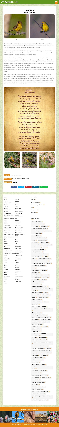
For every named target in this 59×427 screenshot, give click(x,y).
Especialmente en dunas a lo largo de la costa (42, 263)
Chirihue (6, 208)
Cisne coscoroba (18, 213)
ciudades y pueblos (47, 244)
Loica (16, 243)
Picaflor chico (7, 258)
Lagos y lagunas (46, 295)
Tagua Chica (6, 271)
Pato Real (17, 253)
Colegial (5, 217)
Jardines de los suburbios (38, 281)
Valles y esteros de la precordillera (39, 370)
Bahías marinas (45, 226)
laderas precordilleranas (37, 292)
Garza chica (6, 223)
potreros (45, 339)
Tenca (5, 272)
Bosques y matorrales (37, 233)
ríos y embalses (48, 353)
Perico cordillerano (18, 255)
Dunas (46, 256)
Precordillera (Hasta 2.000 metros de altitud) (41, 350)
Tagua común (17, 271)
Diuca (16, 218)
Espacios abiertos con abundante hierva (40, 261)
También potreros (36, 362)
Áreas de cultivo (36, 384)
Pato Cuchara (17, 250)
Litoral (46, 301)
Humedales (46, 277)
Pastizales (34, 337)
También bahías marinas (37, 359)
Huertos (47, 274)
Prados (49, 348)
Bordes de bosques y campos (38, 231)
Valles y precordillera (37, 373)
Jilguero (16, 241)
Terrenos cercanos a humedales (39, 364)
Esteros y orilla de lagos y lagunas (39, 270)
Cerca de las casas (45, 242)
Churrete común (7, 213)
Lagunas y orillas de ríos (37, 301)
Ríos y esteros (35, 355)
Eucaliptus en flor (36, 272)
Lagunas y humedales (37, 299)
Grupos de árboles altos (37, 274)
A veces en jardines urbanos (38, 224)
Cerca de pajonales (36, 244)
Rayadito (17, 267)
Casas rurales (35, 242)
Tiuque (5, 274)
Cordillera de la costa (37, 247)
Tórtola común (7, 276)
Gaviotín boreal (7, 230)
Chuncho (6, 211)
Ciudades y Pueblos (35, 202)
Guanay (5, 239)
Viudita (5, 279)
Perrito (5, 257)
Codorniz (17, 215)
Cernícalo (17, 204)
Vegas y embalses (36, 377)
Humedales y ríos (36, 279)
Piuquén (16, 264)
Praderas (14, 178)
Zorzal (5, 283)
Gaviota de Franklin (8, 227)
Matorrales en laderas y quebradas (39, 306)
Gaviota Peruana (18, 229)
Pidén (16, 260)
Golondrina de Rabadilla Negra (9, 238)
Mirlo (16, 245)
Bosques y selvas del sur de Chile (39, 237)
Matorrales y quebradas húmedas (39, 315)
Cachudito (6, 204)
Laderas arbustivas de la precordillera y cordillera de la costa (42, 289)
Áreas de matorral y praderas (38, 393)
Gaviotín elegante (18, 230)
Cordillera (33, 199)
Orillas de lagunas (36, 322)
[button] (6, 417)
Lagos (46, 292)
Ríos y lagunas (34, 210)
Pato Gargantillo (7, 251)
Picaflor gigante (18, 258)
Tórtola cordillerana (19, 276)
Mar (32, 207)
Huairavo (17, 239)
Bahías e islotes (36, 226)
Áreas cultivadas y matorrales (38, 382)
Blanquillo (17, 203)
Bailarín (5, 201)
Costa (45, 247)
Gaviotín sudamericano (8, 234)
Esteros (34, 268)
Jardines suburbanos (21, 178)
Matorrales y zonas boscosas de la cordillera (41, 317)
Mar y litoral (33, 212)
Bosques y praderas (36, 235)
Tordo (16, 274)
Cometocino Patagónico (9, 218)
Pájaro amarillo (18, 246)
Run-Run (6, 269)
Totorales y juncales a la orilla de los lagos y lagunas (41, 367)
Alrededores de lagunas (37, 221)
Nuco (5, 246)
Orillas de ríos (45, 322)
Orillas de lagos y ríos (46, 319)
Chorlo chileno (18, 208)
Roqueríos (34, 353)
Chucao (16, 210)
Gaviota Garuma (7, 229)
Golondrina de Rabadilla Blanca (19, 235)
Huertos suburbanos (36, 277)
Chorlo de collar (7, 210)
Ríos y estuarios (44, 355)
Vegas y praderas (46, 377)
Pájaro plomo (7, 248)
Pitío (5, 264)
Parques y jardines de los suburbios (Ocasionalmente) (39, 334)
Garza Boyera (17, 222)
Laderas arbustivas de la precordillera (40, 286)
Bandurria (17, 201)
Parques (46, 326)
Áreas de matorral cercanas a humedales (41, 391)
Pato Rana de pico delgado (9, 253)
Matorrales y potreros (37, 312)
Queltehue (17, 265)
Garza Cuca (17, 223)
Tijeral (16, 272)
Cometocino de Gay (19, 217)
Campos (27, 178)
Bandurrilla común (8, 203)
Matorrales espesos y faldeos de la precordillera (41, 309)
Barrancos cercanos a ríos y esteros (40, 228)
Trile (16, 278)
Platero (5, 265)
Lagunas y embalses (43, 297)
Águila (5, 199)
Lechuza (6, 243)
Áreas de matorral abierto (37, 389)
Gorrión (16, 237)
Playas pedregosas (36, 339)
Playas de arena (43, 337)
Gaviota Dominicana (19, 227)
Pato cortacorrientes (8, 250)
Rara (5, 267)
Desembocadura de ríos (37, 256)
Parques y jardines (36, 331)
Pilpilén (5, 262)
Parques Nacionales (36, 329)
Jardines (44, 279)
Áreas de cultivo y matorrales (38, 386)
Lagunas (34, 297)
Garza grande (7, 225)
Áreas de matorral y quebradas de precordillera (41, 397)
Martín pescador (7, 245)
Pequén (5, 255)
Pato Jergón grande (19, 251)
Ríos (40, 353)
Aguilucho (17, 199)
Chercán (6, 206)
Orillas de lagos (36, 319)
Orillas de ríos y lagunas (37, 324)
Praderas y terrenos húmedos (38, 348)
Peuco (16, 257)
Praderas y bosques (43, 346)
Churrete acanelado (19, 211)
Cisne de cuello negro (8, 215)
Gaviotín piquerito (18, 232)
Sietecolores (17, 269)
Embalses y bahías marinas (45, 258)
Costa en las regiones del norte (39, 249)
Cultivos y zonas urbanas (37, 251)
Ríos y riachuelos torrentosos (38, 357)
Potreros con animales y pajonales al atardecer (41, 343)
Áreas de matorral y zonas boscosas (40, 400)
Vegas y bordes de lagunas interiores (40, 375)
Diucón (5, 220)
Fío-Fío (5, 222)
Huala (5, 241)
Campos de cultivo (42, 240)
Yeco (5, 281)
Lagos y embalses (36, 295)
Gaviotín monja (7, 232)
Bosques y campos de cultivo (16, 175)
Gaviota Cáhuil (18, 225)
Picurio (5, 260)
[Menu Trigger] (56, 2)
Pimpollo (17, 262)
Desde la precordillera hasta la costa (40, 254)
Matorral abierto (36, 304)
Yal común (17, 279)
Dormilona (17, 220)
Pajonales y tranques (37, 326)
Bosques (49, 231)
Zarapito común (18, 281)
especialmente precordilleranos (39, 265)
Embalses (34, 258)
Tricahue (6, 278)
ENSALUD (30, 424)
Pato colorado (18, 248)
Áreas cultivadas (36, 380)
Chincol (16, 206)
